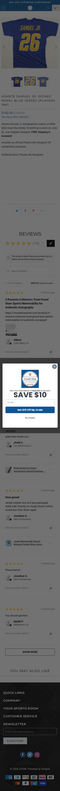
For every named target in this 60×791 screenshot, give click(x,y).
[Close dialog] (54, 366)
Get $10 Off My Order (30, 409)
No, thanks (30, 417)
